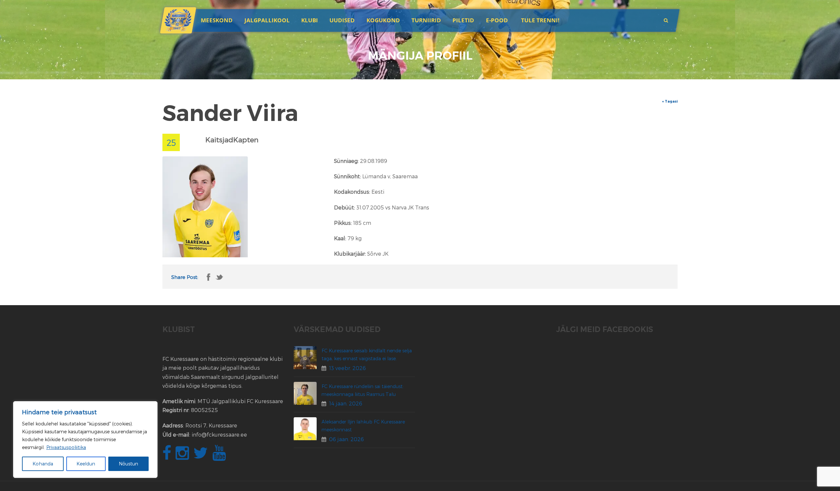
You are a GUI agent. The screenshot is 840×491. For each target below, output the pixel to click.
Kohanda (42, 463)
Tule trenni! (540, 20)
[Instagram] (183, 456)
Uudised (342, 20)
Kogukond (383, 20)
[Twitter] (201, 456)
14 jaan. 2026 (345, 403)
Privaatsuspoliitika (66, 447)
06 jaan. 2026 (346, 439)
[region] (85, 439)
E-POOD (497, 20)
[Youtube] (219, 456)
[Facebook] (167, 456)
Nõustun (128, 463)
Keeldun (85, 463)
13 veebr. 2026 (347, 368)
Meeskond (217, 20)
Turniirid (426, 20)
